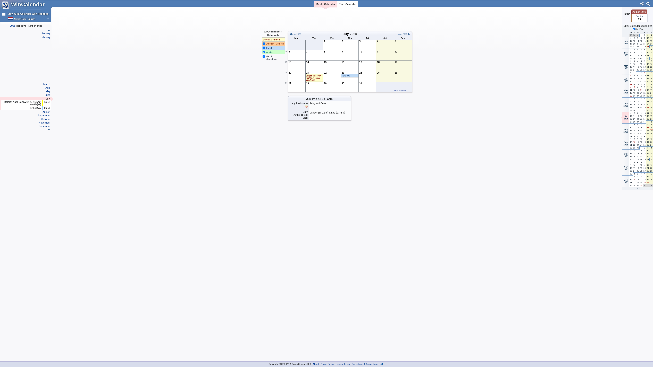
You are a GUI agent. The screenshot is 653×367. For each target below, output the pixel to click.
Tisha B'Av (345, 76)
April (47, 87)
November (44, 122)
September (44, 115)
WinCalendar (28, 4)
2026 (353, 34)
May (48, 91)
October (45, 119)
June (47, 95)
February (45, 37)
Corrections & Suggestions (365, 364)
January (45, 33)
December (44, 126)
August (46, 112)
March (46, 84)
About (316, 364)
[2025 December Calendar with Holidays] (48, 30)
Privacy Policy (327, 364)
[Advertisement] (350, 19)
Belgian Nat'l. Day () (313, 78)
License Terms (343, 364)
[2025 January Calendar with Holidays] (48, 129)
